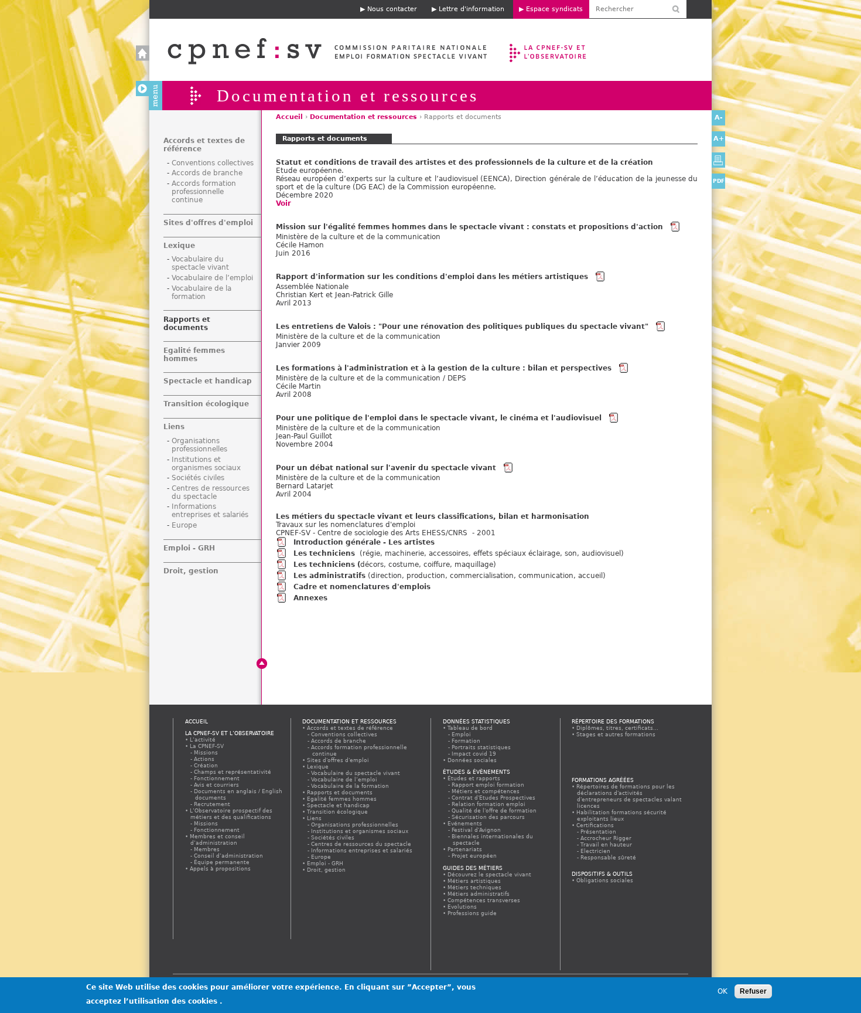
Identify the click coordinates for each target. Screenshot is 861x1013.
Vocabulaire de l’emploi (212, 278)
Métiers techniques (474, 887)
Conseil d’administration (229, 855)
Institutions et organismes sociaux (206, 463)
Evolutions (462, 906)
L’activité (203, 739)
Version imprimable (718, 160)
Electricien (596, 851)
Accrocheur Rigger (606, 838)
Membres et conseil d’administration (217, 839)
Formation (466, 740)
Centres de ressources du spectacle (211, 492)
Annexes (310, 598)
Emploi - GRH (189, 548)
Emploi (462, 734)
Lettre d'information (471, 9)
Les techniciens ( (326, 564)
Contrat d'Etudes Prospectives (494, 797)
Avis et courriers (217, 784)
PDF (719, 181)
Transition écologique (206, 404)
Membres (207, 849)
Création (206, 765)
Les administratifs (329, 576)
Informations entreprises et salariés (210, 510)
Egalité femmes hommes (194, 354)
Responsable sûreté (609, 857)
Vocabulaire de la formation (201, 292)
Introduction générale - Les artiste (361, 542)
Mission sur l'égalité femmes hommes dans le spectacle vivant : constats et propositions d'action (469, 227)
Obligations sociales (605, 880)
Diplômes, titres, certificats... (617, 728)
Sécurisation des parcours (489, 817)
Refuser (753, 991)
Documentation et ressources (363, 117)
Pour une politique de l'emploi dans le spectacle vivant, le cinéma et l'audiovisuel (439, 418)
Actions (204, 759)
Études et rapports (474, 778)
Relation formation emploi (489, 804)
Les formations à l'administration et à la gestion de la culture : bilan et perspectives (443, 368)
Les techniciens (325, 553)
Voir (283, 203)
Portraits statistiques (482, 747)
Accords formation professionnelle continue (204, 191)
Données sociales (472, 760)
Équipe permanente (222, 862)
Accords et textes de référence (350, 728)
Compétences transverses (484, 900)
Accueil (315, 50)
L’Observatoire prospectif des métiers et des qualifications (231, 813)
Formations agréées (603, 780)
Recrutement (212, 804)
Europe (184, 525)
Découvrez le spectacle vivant (489, 874)
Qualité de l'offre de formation (495, 810)
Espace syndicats (554, 9)
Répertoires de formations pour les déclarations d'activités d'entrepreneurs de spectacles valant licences (629, 796)
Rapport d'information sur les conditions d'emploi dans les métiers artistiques (432, 277)
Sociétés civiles (198, 478)
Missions (206, 752)
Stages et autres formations (616, 734)
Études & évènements (476, 772)
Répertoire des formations (613, 721)
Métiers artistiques (474, 881)
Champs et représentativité (233, 772)
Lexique (179, 246)
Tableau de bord (470, 728)
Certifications (595, 825)
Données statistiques (476, 721)
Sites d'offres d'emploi (208, 223)
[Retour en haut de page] (262, 663)
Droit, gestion (190, 571)
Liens (173, 427)
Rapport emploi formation (488, 784)
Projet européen (475, 855)
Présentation (599, 831)
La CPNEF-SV (207, 746)
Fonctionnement (217, 778)
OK (722, 991)
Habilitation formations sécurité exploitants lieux (622, 815)
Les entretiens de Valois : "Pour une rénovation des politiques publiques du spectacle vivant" (462, 326)
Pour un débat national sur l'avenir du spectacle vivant (386, 468)
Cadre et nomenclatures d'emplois (361, 587)
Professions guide (472, 913)
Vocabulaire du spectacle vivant (200, 263)
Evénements (465, 823)
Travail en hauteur (607, 844)
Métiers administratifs (479, 893)
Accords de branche (207, 173)
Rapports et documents (186, 323)
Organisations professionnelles (199, 445)
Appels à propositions (220, 868)
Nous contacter (392, 9)
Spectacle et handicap (207, 381)
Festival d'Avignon (477, 830)
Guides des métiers (473, 868)
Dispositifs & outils (602, 874)
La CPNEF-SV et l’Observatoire (549, 50)
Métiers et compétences (486, 791)
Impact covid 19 (474, 753)
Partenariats (465, 849)
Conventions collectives (213, 163)
